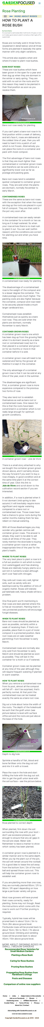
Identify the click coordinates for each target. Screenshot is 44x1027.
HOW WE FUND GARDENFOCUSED (22, 1014)
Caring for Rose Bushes (22, 961)
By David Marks (7, 31)
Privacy (37, 1003)
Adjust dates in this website (31, 996)
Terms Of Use (24, 1003)
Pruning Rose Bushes (22, 966)
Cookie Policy (9, 1003)
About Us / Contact (22, 1005)
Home (5, 996)
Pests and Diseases (22, 978)
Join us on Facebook (17, 998)
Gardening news (13, 1000)
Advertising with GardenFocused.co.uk (22, 1010)
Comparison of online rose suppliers (22, 984)
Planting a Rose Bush (22, 955)
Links (14, 996)
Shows (31, 998)
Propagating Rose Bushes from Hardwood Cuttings (22, 973)
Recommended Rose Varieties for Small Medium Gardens (22, 950)
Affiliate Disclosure (30, 1000)
